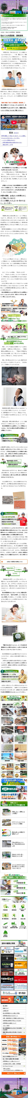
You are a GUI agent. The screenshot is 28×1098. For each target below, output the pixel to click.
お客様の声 (5, 1010)
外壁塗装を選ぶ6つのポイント (10, 1015)
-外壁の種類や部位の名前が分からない (11, 142)
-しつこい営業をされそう (8, 140)
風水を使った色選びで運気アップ (18, 833)
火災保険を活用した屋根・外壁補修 (12, 1063)
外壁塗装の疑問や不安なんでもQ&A (12, 1020)
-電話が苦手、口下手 (7, 144)
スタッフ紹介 (6, 1025)
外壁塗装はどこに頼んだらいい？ (11, 1061)
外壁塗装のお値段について (9, 1023)
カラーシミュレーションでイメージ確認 (18, 822)
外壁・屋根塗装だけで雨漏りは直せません (13, 1018)
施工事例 (5, 1005)
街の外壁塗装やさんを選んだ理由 (11, 1013)
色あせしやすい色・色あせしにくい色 (18, 855)
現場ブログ (5, 1008)
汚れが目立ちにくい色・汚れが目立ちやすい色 (18, 844)
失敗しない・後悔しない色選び (18, 812)
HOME (2, 32)
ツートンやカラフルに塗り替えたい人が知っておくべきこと (18, 866)
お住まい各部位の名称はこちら (15, 561)
